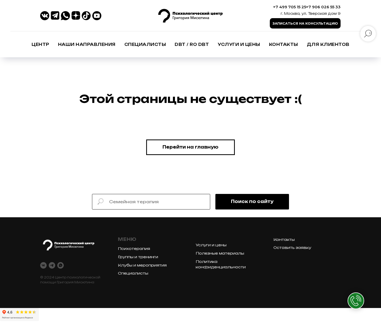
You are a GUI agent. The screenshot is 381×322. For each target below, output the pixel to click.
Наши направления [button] (87, 44)
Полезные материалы (220, 253)
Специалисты (133, 273)
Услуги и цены (239, 44)
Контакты (283, 44)
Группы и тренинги (138, 257)
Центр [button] (40, 44)
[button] (305, 23)
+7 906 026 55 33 (323, 6)
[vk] (43, 265)
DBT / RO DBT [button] (192, 44)
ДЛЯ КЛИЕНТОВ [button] (328, 44)
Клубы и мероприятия (142, 265)
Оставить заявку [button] (292, 247)
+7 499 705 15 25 (289, 6)
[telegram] (52, 265)
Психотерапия (134, 248)
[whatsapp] (60, 265)
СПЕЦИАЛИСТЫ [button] (145, 44)
